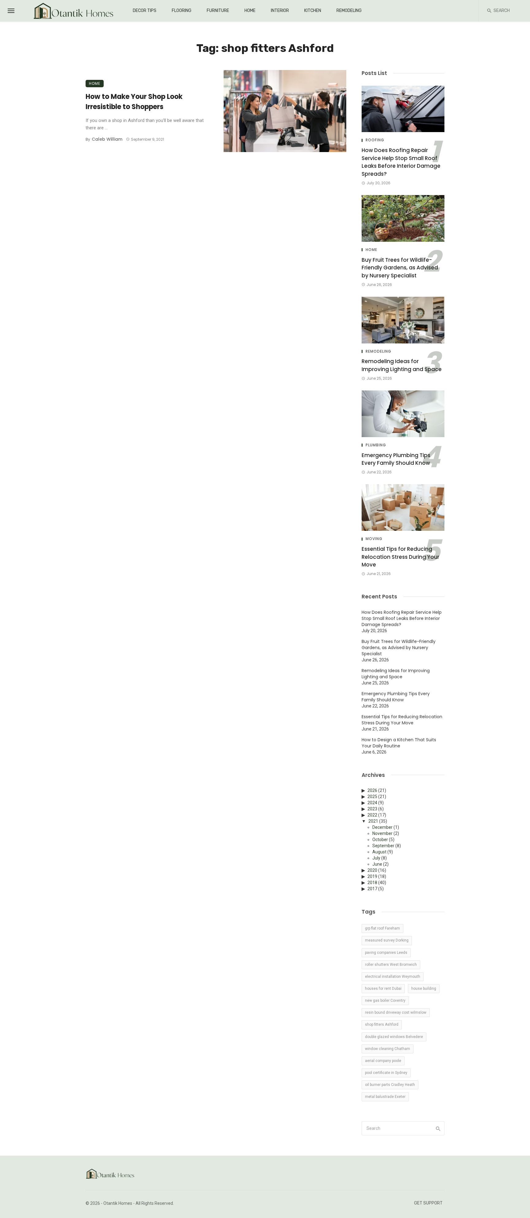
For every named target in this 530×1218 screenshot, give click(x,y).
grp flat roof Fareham (382, 928)
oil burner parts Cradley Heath (390, 1085)
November (382, 833)
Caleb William (107, 139)
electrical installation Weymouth (392, 976)
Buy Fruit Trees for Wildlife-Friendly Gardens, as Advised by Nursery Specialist (400, 267)
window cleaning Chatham (387, 1049)
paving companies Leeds (386, 952)
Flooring (181, 10)
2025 (372, 796)
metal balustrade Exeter (385, 1097)
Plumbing (376, 445)
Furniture (218, 10)
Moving (374, 538)
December (382, 827)
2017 (372, 888)
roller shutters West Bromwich (391, 964)
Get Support (428, 1203)
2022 (372, 815)
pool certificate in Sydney (386, 1073)
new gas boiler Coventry (385, 1000)
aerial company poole (383, 1061)
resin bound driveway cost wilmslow (395, 1012)
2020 (372, 870)
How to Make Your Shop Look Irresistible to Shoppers (134, 102)
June (377, 864)
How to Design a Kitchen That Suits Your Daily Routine (399, 743)
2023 (372, 808)
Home (249, 10)
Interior (280, 10)
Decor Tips (144, 10)
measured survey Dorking (387, 940)
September (383, 845)
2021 (373, 821)
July (376, 858)
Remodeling (349, 10)
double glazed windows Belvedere (394, 1037)
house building (423, 988)
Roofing (375, 140)
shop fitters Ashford (381, 1024)
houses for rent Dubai (383, 988)
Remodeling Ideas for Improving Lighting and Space (402, 365)
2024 (372, 802)
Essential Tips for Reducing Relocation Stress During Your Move (400, 556)
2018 (372, 882)
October (380, 839)
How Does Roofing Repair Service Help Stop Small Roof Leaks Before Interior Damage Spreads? (401, 162)
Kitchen (312, 10)
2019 (372, 876)
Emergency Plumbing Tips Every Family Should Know (396, 459)
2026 (372, 790)
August (379, 851)
